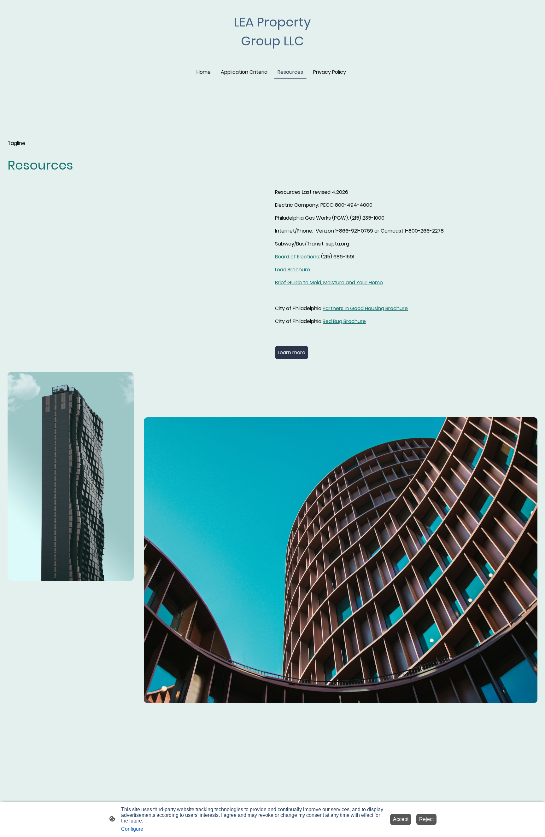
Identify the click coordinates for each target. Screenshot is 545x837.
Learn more (291, 352)
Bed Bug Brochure (344, 321)
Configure (132, 829)
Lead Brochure (292, 269)
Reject (426, 819)
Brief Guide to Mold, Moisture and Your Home (329, 282)
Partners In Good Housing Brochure (365, 308)
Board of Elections (297, 256)
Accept (400, 819)
